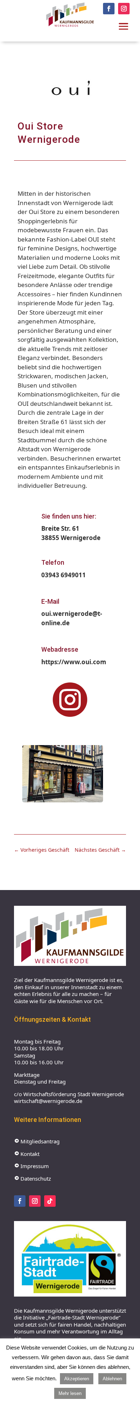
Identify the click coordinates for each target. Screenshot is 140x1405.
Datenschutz (32, 1178)
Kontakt (26, 1153)
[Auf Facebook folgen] (109, 8)
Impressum (31, 1166)
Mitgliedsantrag (37, 1141)
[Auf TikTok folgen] (50, 1201)
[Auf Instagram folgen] (124, 8)
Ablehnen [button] (112, 1378)
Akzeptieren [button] (76, 1378)
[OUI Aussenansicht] (62, 802)
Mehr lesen (70, 1393)
